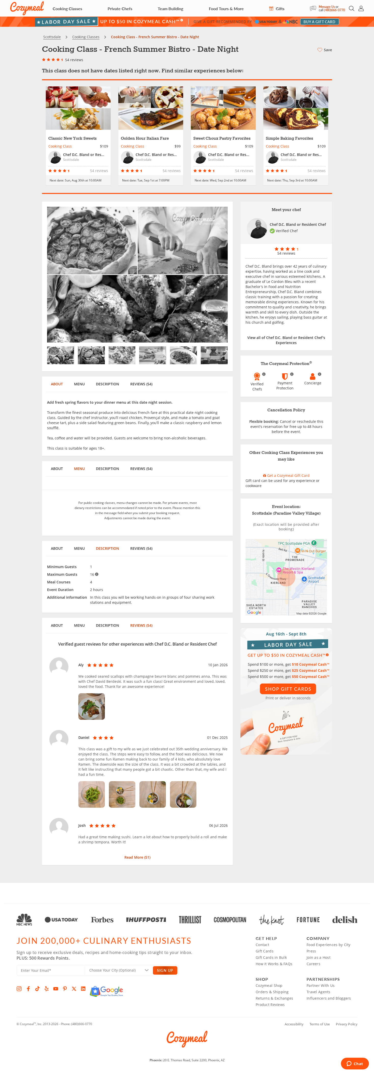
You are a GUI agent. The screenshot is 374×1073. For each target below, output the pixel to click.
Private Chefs (120, 8)
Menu (79, 384)
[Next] (214, 275)
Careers (313, 963)
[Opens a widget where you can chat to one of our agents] (355, 1064)
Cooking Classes (67, 8)
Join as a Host (318, 957)
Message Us (327, 7)
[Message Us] (314, 8)
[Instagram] (19, 988)
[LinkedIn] (83, 988)
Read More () (137, 857)
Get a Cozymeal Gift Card (288, 475)
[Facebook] (28, 988)
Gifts (279, 8)
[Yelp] (46, 988)
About (57, 384)
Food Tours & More (226, 8)
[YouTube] (55, 988)
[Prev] (60, 275)
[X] (74, 988)
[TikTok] (37, 988)
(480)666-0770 (334, 10)
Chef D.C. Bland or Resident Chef (298, 224)
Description (107, 384)
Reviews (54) (141, 384)
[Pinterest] (64, 988)
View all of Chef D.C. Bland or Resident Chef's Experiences (286, 340)
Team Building (170, 8)
